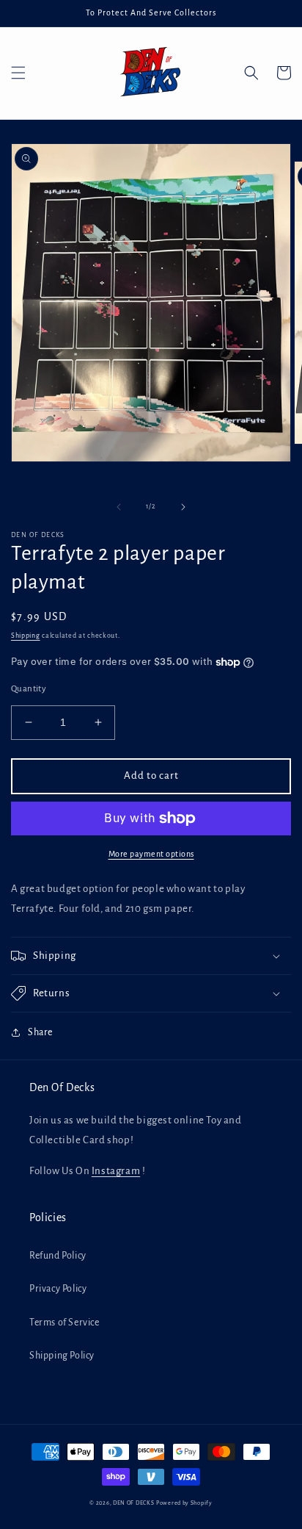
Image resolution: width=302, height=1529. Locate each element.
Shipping (25, 635)
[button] (18, 73)
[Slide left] (119, 507)
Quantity (28, 689)
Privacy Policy (57, 1289)
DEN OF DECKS (133, 1503)
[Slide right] (183, 507)
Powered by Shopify (184, 1503)
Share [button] (40, 1032)
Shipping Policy (62, 1355)
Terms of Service (64, 1322)
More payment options (151, 853)
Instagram (116, 1170)
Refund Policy (57, 1256)
